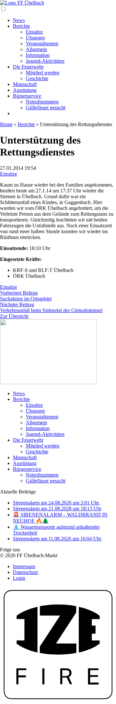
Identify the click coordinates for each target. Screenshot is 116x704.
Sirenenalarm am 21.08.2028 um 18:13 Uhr (57, 508)
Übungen (35, 37)
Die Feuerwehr (28, 67)
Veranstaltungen (42, 43)
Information (38, 55)
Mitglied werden (42, 72)
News (19, 20)
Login (19, 578)
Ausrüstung (24, 90)
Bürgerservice (27, 96)
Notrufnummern (42, 101)
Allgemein (36, 49)
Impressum (24, 566)
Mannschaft (25, 84)
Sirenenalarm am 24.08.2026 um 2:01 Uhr (56, 502)
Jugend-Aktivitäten (45, 61)
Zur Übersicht (14, 316)
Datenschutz (25, 572)
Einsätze (34, 32)
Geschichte (37, 78)
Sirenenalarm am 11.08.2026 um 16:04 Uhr (57, 538)
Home (6, 124)
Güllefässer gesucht (45, 107)
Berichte (21, 26)
